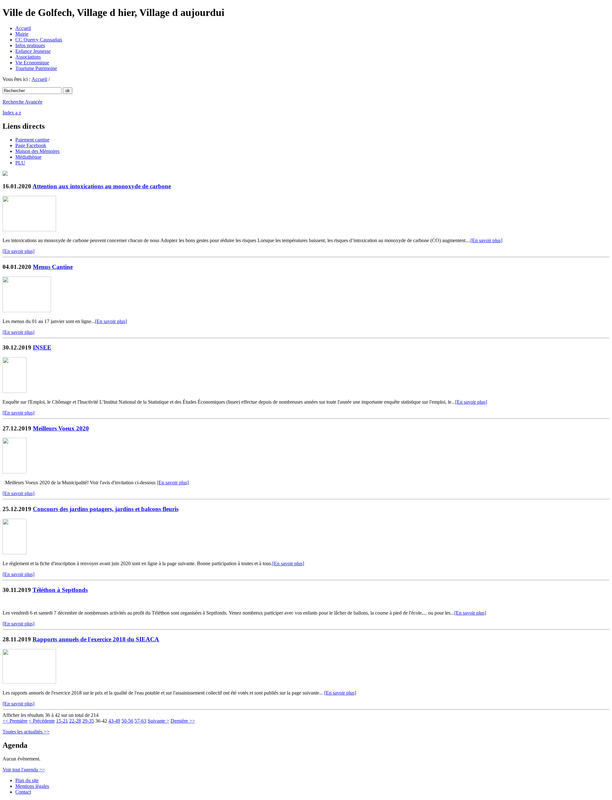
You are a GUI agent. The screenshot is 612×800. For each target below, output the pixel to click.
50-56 (127, 721)
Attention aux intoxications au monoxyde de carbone (102, 186)
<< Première (15, 721)
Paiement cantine (32, 139)
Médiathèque (28, 157)
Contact (23, 792)
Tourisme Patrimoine (36, 68)
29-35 (88, 721)
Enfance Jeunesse (33, 51)
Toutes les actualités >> (26, 731)
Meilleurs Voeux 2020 (61, 428)
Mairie (21, 34)
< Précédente (42, 721)
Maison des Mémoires (37, 151)
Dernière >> (183, 721)
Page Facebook (30, 145)
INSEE (42, 347)
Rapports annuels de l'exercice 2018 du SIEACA (96, 639)
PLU (20, 162)
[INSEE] (14, 391)
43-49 (114, 721)
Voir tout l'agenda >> (24, 769)
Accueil (23, 28)
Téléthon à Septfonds (60, 590)
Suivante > (158, 721)
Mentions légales (32, 786)
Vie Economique (32, 62)
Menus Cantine (53, 266)
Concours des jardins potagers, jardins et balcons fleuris (105, 509)
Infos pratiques (30, 45)
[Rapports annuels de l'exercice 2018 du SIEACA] (29, 682)
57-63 (140, 721)
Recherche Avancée (22, 102)
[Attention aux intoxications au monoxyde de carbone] (29, 229)
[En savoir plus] (486, 240)
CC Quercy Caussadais (38, 39)
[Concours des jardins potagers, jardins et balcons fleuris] (14, 552)
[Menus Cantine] (27, 310)
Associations (28, 57)
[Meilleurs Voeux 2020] (14, 471)
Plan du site (27, 780)
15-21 (62, 721)
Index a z (12, 112)
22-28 (75, 721)
